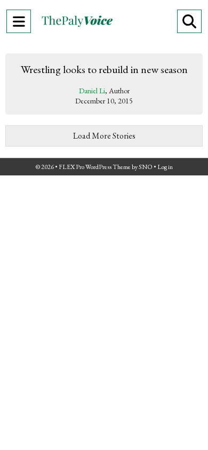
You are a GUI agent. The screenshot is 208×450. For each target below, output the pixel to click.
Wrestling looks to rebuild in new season (104, 69)
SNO (146, 167)
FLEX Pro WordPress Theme (95, 167)
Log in (165, 167)
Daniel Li (92, 90)
